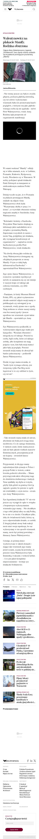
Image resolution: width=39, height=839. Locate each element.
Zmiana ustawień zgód (27, 771)
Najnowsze (23, 587)
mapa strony (7, 806)
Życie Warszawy (25, 797)
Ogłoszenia (7, 786)
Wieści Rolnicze (25, 795)
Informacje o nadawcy (27, 776)
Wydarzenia (18, 9)
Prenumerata (7, 788)
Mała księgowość (25, 790)
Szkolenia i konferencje (11, 803)
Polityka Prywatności (27, 769)
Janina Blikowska (9, 88)
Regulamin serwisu (26, 773)
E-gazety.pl (23, 786)
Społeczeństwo (8, 33)
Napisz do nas (8, 773)
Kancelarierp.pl (25, 793)
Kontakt (5, 771)
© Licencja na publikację (11, 572)
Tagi (29, 587)
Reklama (6, 784)
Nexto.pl (22, 788)
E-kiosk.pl (23, 784)
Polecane (14, 587)
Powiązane (6, 587)
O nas (5, 769)
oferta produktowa (9, 810)
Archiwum (6, 790)
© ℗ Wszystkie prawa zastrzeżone (15, 574)
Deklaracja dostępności (27, 778)
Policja (18, 590)
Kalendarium (24, 806)
